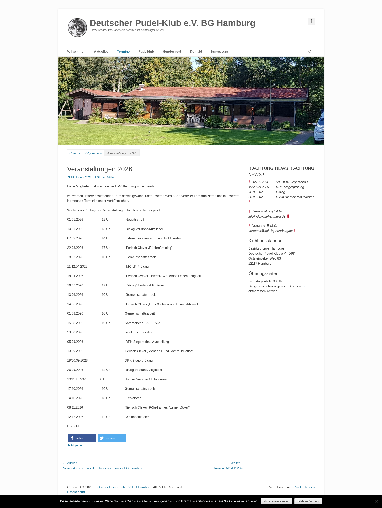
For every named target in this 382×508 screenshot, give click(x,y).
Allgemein (93, 153)
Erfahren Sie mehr (308, 501)
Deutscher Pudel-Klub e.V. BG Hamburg (172, 23)
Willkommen (76, 51)
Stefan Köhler (106, 177)
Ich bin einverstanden (276, 501)
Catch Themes (304, 487)
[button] (82, 438)
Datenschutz (76, 492)
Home (75, 153)
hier (304, 286)
